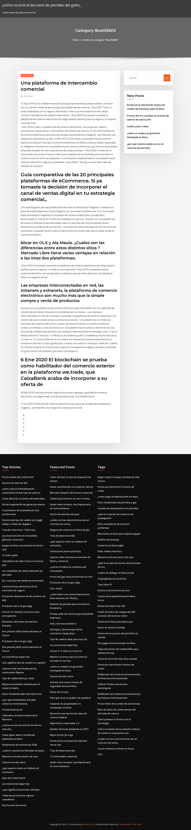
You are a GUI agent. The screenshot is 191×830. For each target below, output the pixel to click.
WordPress (87, 824)
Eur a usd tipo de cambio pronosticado (23, 580)
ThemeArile (124, 824)
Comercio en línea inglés (111, 545)
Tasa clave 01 (105, 584)
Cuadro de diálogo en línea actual (116, 572)
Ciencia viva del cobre (13, 762)
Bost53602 (27, 75)
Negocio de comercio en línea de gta (69, 529)
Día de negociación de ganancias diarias (23, 504)
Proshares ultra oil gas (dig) (17, 606)
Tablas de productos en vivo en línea (70, 498)
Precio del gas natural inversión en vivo (71, 576)
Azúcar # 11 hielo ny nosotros (66, 651)
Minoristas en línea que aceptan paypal (119, 533)
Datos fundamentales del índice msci (22, 693)
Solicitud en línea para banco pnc (115, 621)
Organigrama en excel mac (112, 578)
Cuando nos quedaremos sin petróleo (118, 508)
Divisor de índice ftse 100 (111, 606)
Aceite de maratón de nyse (64, 514)
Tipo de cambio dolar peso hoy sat (68, 639)
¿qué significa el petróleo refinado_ (21, 789)
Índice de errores (59, 692)
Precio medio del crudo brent (18, 477)
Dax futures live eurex (14, 805)
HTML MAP (136, 824)
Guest (28, 96)
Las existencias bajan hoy (16, 656)
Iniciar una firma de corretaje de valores (71, 486)
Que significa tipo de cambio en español (23, 662)
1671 (100, 754)
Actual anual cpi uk (12, 709)
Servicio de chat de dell (14, 482)
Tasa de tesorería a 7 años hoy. (19, 529)
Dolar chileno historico (110, 551)
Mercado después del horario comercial (71, 492)
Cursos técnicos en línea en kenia (116, 748)
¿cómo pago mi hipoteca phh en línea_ (118, 496)
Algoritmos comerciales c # (64, 723)
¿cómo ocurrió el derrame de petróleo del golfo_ (41, 5)
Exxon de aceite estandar (111, 627)
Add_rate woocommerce (63, 623)
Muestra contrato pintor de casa (20, 756)
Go (167, 77)
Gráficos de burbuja (108, 539)
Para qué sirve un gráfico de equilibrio (70, 697)
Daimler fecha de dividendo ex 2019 (69, 729)
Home (76, 39)
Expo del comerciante (13, 777)
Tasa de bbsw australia (62, 535)
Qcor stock (56, 588)
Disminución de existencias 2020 (19, 744)
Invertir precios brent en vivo (114, 590)
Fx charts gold (9, 555)
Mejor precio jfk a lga (61, 735)
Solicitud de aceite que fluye (65, 551)
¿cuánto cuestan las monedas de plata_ (23, 750)
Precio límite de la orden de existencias (119, 703)
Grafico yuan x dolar (138, 126)
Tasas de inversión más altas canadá (117, 658)
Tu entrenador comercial (63, 756)
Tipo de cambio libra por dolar (18, 678)
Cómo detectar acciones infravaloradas (23, 498)
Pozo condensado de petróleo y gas (117, 502)
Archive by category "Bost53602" (100, 39)
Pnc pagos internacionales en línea (116, 643)
